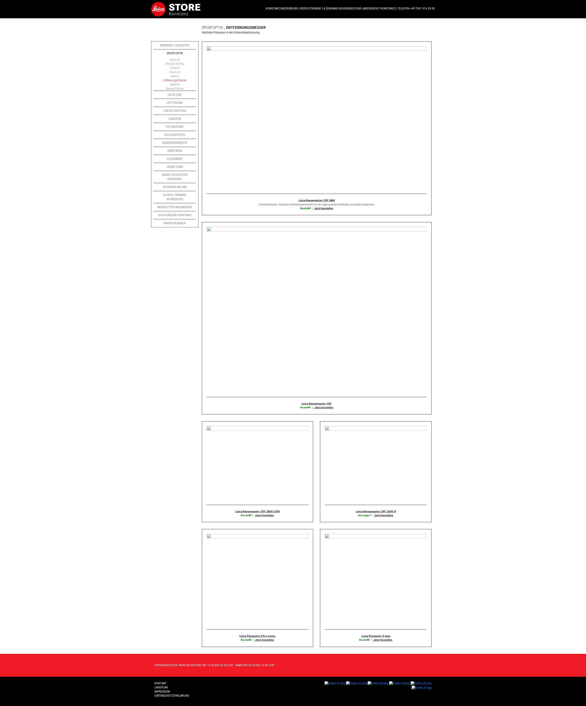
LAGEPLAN (161, 687)
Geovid (175, 76)
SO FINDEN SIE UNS (175, 187)
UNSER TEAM (174, 166)
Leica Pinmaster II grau (375, 636)
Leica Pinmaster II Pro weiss (257, 636)
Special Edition (175, 88)
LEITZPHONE (175, 102)
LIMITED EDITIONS (174, 110)
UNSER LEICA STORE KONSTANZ (175, 177)
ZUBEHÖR (174, 118)
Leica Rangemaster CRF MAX (316, 200)
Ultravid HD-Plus (175, 63)
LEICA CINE (175, 94)
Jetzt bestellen (323, 208)
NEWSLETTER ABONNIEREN (174, 207)
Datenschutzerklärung (172, 695)
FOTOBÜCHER (175, 126)
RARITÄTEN (175, 150)
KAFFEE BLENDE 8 (174, 223)
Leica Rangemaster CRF (316, 403)
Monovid (174, 72)
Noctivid (175, 59)
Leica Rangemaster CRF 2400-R (376, 511)
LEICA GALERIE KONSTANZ (175, 215)
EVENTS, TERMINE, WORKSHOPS (175, 197)
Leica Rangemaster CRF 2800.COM (257, 511)
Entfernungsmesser (174, 80)
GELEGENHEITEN (174, 134)
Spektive (175, 84)
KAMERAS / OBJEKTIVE (175, 45)
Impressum (162, 691)
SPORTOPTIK (175, 53)
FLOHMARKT (175, 158)
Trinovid (175, 68)
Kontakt (161, 683)
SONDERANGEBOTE (174, 142)
